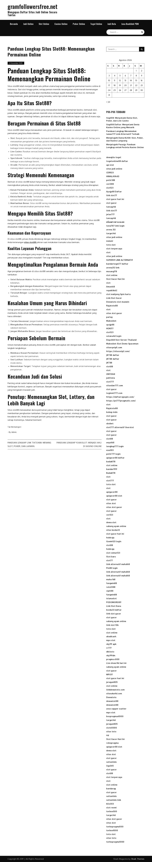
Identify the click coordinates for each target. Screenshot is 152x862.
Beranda (14, 23)
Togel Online (96, 23)
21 (131, 85)
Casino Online (61, 23)
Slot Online (44, 23)
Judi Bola (111, 23)
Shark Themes (137, 859)
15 (136, 80)
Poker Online (79, 23)
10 (109, 80)
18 (114, 85)
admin (14, 432)
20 (125, 85)
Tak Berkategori (14, 427)
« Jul (108, 102)
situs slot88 (30, 242)
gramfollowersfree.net (32, 6)
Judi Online (28, 23)
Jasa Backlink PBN (130, 23)
